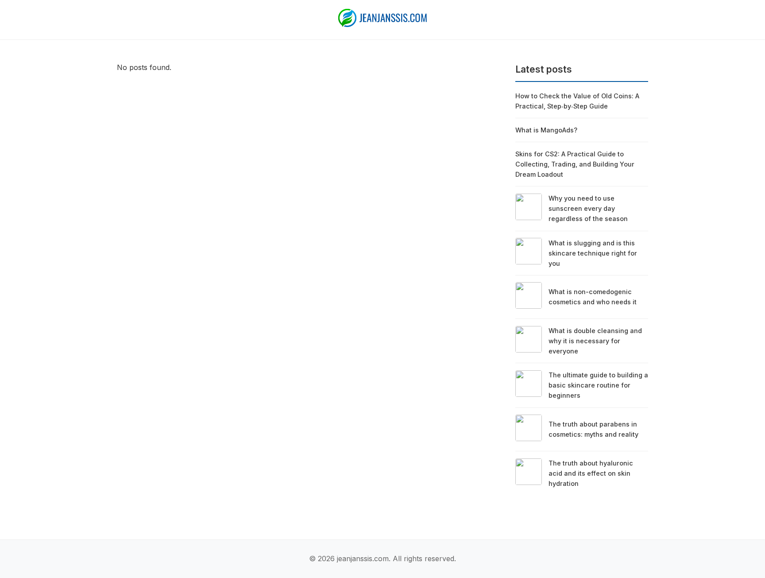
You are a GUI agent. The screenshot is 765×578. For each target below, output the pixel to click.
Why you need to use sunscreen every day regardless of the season (588, 208)
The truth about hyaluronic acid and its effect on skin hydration (591, 473)
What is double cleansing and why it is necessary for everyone (595, 341)
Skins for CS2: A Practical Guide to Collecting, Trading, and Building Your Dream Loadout (574, 164)
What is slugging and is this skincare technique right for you (593, 253)
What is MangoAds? (546, 130)
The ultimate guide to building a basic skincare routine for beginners (598, 385)
